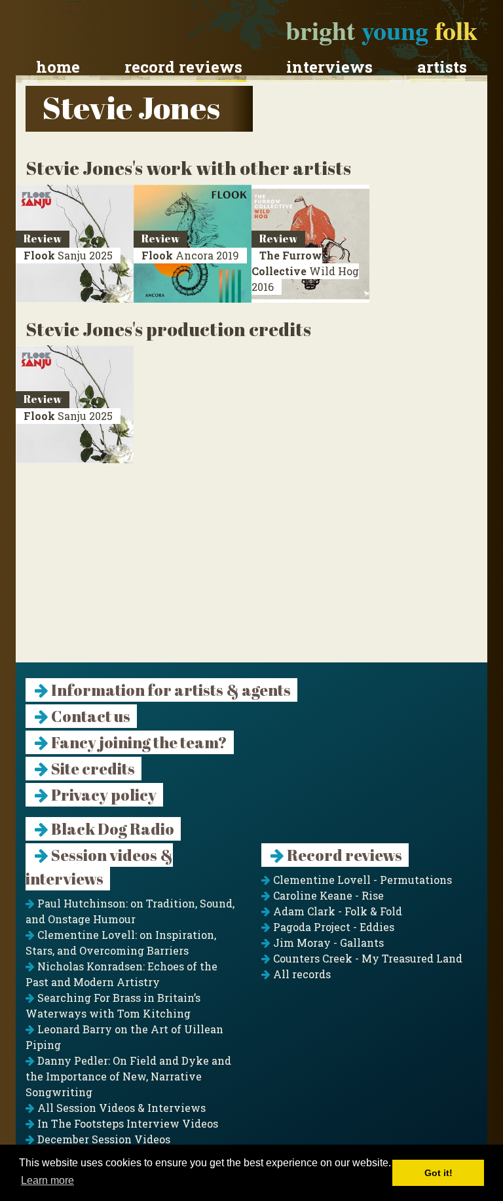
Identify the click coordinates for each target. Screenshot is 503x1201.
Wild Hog (305, 271)
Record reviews (183, 66)
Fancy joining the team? (137, 742)
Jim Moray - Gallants (327, 942)
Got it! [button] (438, 1173)
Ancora (190, 255)
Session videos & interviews (99, 867)
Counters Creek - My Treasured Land (366, 958)
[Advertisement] (251, 570)
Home (58, 66)
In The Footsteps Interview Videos (126, 1123)
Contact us (89, 716)
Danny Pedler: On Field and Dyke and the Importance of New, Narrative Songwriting (128, 1076)
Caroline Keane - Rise (327, 895)
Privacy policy (102, 794)
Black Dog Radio (111, 828)
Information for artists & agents (169, 689)
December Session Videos (102, 1139)
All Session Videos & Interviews (120, 1108)
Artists (442, 66)
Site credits (91, 768)
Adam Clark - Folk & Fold (336, 911)
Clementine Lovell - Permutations (361, 879)
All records (300, 974)
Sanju (68, 255)
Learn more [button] (47, 1180)
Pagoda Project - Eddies (332, 927)
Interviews (329, 66)
